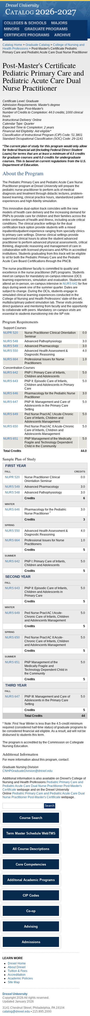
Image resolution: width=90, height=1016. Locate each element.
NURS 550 (10, 351)
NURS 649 (10, 414)
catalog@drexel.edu (16, 1011)
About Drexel (17, 967)
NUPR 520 (10, 332)
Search (49, 805)
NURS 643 (10, 381)
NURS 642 (70, 283)
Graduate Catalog (38, 45)
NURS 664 (10, 359)
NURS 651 (10, 438)
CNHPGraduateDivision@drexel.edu (27, 771)
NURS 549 (10, 346)
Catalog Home (12, 45)
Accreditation (17, 974)
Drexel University (15, 994)
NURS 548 (10, 341)
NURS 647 (10, 402)
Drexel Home (17, 963)
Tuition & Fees (17, 971)
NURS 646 (10, 393)
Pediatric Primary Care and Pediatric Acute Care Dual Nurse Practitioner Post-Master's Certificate (42, 785)
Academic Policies (20, 978)
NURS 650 (10, 426)
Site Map (14, 982)
